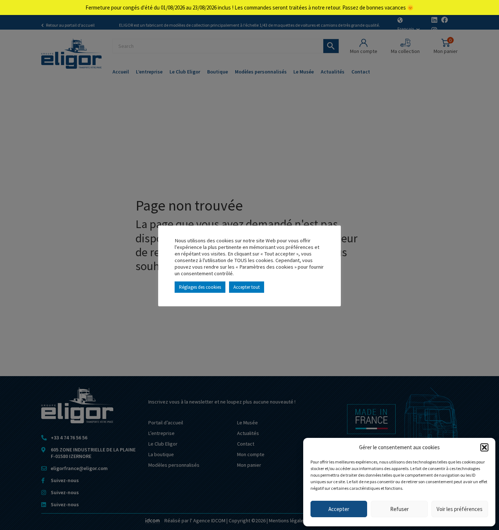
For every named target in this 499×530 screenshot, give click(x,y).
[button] (484, 447)
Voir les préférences (460, 509)
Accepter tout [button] (246, 287)
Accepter (338, 509)
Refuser (399, 509)
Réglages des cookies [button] (200, 287)
